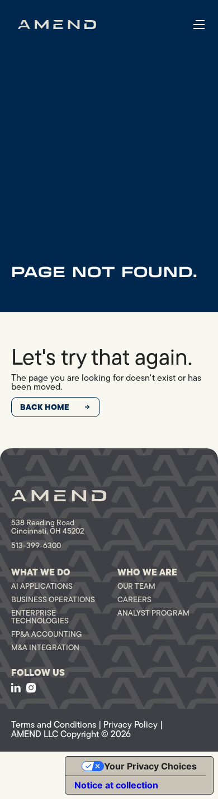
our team (136, 586)
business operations (53, 599)
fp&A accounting (46, 634)
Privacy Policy (130, 724)
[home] (57, 25)
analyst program (153, 613)
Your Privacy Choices (150, 766)
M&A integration (45, 647)
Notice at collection (116, 785)
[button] (199, 24)
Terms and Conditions (53, 724)
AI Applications (42, 586)
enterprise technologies (40, 616)
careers (134, 599)
